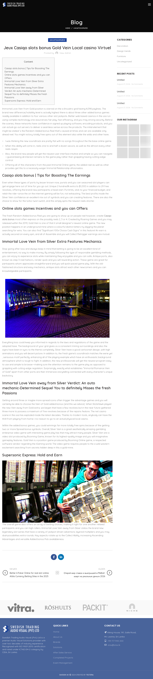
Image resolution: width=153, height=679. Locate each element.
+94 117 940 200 (115, 640)
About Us (57, 637)
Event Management (62, 662)
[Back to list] (57, 572)
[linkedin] (61, 557)
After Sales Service (62, 652)
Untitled (120, 80)
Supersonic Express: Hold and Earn (23, 100)
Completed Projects (63, 657)
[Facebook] (54, 557)
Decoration (122, 46)
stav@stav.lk (114, 645)
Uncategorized (81, 28)
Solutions (57, 647)
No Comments (137, 84)
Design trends (124, 51)
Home (67, 28)
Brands (56, 642)
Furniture (121, 56)
